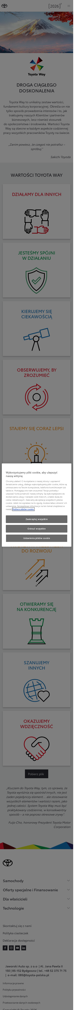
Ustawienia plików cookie (36, 538)
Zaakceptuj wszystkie (37, 519)
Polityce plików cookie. (23, 509)
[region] (36, 505)
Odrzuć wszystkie (36, 528)
